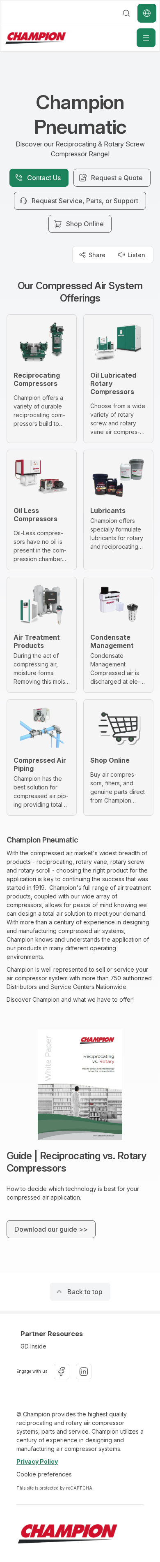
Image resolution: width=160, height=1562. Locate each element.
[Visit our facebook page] (61, 1371)
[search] (126, 13)
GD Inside (33, 1346)
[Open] (146, 37)
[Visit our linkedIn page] (83, 1371)
